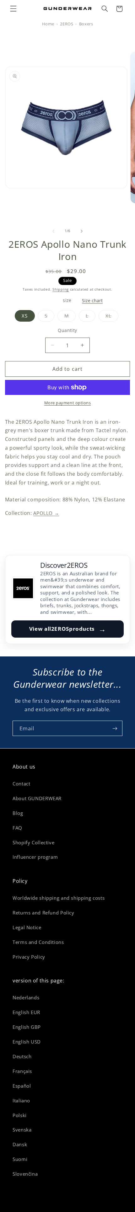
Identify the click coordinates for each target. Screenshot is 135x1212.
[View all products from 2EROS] (23, 588)
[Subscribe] (115, 728)
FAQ (17, 828)
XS (25, 316)
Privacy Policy (29, 957)
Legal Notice (27, 927)
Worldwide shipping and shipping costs (59, 898)
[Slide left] (53, 231)
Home (48, 24)
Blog (18, 813)
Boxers (86, 24)
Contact (21, 783)
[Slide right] (82, 231)
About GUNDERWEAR (37, 798)
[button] (13, 9)
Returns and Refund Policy (43, 912)
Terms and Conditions (38, 942)
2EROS (66, 24)
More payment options (67, 403)
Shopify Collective (33, 842)
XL (111, 317)
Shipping (60, 289)
